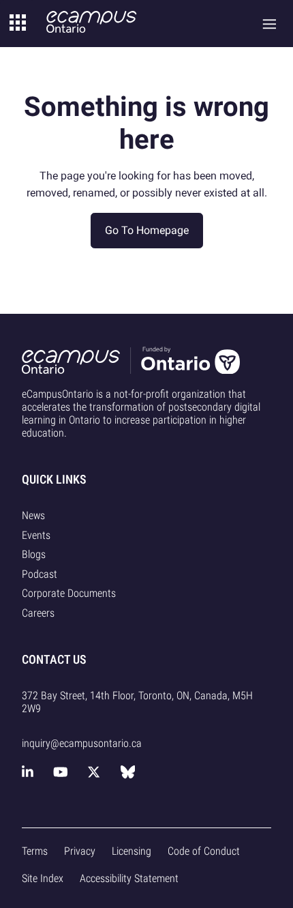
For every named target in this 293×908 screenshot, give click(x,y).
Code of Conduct (204, 851)
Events (36, 535)
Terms (35, 851)
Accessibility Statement (129, 878)
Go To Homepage (147, 230)
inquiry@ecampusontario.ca (82, 743)
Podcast (39, 574)
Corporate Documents (69, 593)
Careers (38, 612)
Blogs (34, 554)
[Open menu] (269, 23)
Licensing (131, 851)
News (33, 515)
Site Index (42, 878)
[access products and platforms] (17, 23)
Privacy (79, 851)
